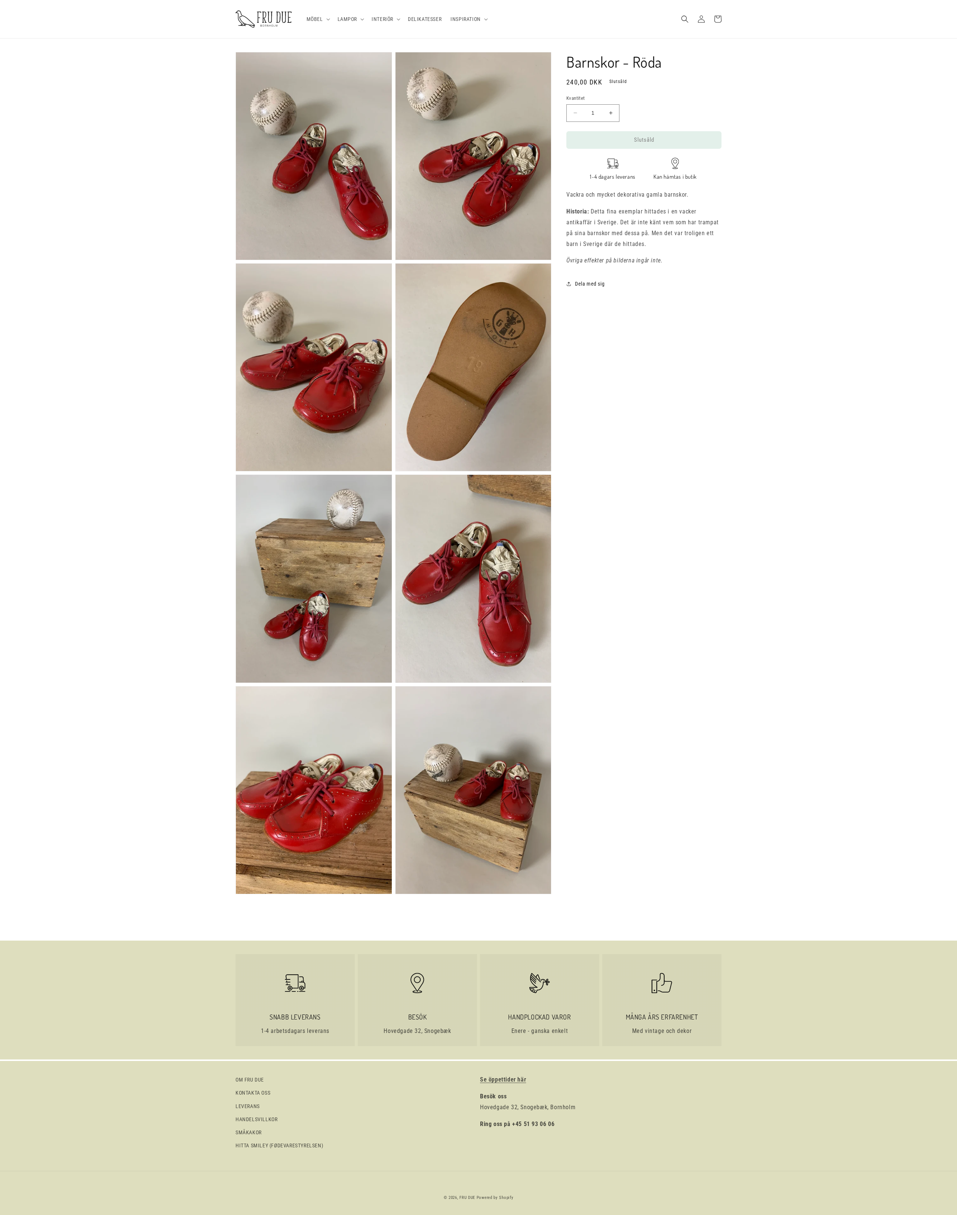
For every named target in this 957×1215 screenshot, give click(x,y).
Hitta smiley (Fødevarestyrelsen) (279, 1145)
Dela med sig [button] (589, 283)
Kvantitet (575, 98)
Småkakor (249, 1132)
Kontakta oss (253, 1093)
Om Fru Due (250, 1080)
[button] (317, 19)
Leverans (248, 1106)
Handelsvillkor (256, 1119)
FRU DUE (467, 1197)
